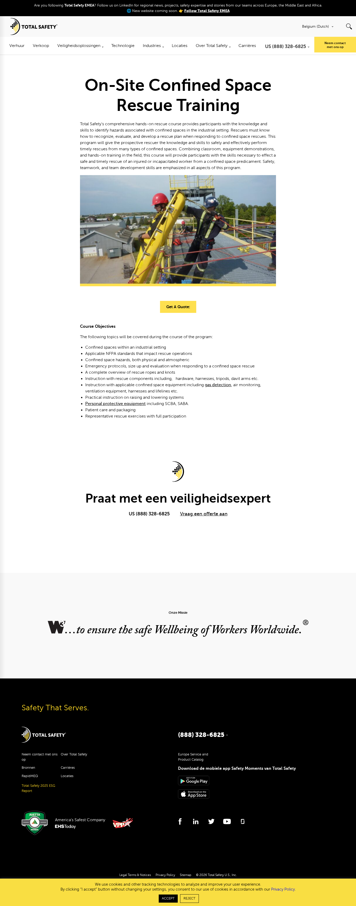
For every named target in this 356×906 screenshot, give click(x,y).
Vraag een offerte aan (204, 513)
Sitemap (185, 875)
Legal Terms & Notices (135, 875)
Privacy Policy (165, 875)
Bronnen (28, 768)
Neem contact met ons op (335, 45)
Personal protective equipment (115, 403)
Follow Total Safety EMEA (207, 11)
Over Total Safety (74, 754)
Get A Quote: (178, 307)
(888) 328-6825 (201, 734)
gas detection (218, 385)
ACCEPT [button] (168, 898)
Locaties (67, 776)
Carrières (68, 768)
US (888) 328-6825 (149, 513)
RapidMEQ (30, 776)
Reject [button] (189, 898)
